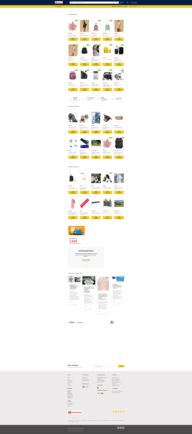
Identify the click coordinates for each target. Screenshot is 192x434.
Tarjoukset (76, 421)
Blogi (130, 6)
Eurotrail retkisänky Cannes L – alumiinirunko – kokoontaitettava (96, 213)
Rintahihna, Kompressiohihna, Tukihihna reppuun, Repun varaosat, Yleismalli (95, 60)
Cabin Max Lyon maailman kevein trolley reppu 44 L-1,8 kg (73, 188)
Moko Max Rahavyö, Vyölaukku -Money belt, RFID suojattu (118, 127)
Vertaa (75, 31)
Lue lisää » (85, 306)
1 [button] (84, 265)
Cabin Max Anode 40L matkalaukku (94, 35)
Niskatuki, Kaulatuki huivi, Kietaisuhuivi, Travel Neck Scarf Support (84, 128)
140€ (73, 241)
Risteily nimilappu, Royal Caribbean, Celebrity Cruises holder (95, 128)
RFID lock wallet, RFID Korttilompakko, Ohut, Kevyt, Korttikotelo (107, 128)
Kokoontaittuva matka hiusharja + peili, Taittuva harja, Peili (107, 188)
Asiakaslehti (69, 385)
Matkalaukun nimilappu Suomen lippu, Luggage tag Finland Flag (95, 188)
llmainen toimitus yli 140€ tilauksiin (117, 391)
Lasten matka (100, 420)
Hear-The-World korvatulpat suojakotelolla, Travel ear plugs (72, 153)
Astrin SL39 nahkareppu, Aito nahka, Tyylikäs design (84, 60)
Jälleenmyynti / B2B (85, 379)
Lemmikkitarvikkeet (106, 420)
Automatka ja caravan (71, 420)
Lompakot (111, 420)
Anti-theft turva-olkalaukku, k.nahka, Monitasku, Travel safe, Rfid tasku (84, 85)
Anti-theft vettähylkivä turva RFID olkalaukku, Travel (72, 127)
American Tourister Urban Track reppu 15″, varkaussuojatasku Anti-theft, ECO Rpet (119, 153)
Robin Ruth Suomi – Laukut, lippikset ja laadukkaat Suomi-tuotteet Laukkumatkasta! (103, 296)
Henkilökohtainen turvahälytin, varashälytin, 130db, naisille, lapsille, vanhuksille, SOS (72, 213)
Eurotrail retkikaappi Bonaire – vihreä (107, 213)
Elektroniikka (78, 420)
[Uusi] (73, 26)
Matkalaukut (116, 420)
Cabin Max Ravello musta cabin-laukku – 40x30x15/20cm (84, 35)
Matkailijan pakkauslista (101, 380)
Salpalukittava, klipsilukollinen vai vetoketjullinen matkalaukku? (74, 286)
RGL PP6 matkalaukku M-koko (107, 59)
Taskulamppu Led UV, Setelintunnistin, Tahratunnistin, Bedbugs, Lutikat (84, 153)
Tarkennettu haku (81, 428)
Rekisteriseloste (70, 380)
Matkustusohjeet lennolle (116, 379)
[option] (86, 258)
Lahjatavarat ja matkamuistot (92, 420)
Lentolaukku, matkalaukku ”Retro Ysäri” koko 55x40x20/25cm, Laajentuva (118, 60)
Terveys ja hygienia (71, 421)
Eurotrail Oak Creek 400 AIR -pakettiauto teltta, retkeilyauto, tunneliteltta (95, 153)
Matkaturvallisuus (83, 420)
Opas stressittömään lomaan (116, 382)
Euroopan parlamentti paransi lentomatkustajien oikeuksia (117, 286)
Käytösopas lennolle (115, 377)
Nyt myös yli (73, 238)
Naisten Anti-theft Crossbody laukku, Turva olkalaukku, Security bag (118, 188)
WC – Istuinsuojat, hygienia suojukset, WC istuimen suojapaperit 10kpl (84, 188)
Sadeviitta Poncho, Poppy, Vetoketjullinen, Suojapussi (72, 35)
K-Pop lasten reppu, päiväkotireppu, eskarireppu (72, 85)
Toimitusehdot (70, 382)
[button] (71, 31)
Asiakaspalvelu (84, 377)
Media (68, 383)
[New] (107, 178)
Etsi (121, 2)
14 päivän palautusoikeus (116, 392)
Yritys (68, 377)
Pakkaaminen (121, 420)
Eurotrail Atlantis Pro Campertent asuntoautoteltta (118, 213)
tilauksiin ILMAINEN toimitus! (75, 243)
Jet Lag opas (114, 383)
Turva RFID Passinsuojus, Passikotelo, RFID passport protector (95, 85)
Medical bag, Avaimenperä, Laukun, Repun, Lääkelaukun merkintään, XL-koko (84, 213)
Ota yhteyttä (135, 6)
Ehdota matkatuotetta (85, 380)
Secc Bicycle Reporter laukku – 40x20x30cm (118, 85)
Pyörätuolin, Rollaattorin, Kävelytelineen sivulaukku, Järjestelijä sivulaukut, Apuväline (107, 85)
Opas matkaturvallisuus (115, 380)
